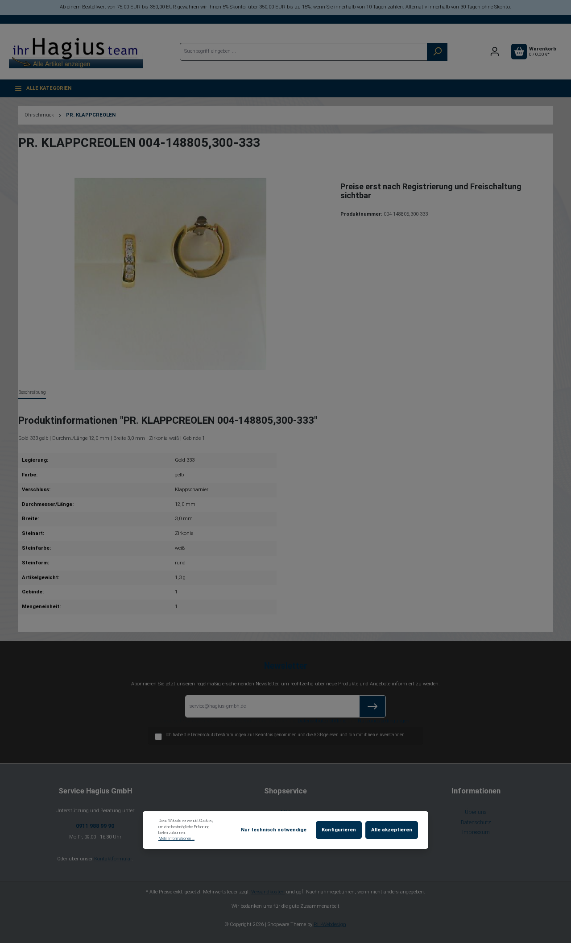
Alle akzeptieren (391, 830)
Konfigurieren (339, 830)
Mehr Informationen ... (176, 838)
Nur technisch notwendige (273, 830)
